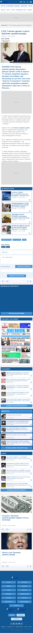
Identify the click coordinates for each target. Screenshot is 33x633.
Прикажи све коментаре (16, 275)
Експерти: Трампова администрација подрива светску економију (16, 513)
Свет (8, 247)
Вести (3, 6)
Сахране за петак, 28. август (16, 416)
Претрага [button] (27, 2)
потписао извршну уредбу (21, 128)
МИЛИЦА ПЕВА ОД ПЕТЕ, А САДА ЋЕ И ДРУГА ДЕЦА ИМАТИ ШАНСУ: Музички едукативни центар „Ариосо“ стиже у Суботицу (16, 374)
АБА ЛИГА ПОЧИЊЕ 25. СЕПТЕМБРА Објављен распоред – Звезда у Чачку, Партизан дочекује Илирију (16, 458)
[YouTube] (19, 624)
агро (8, 10)
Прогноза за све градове (16, 313)
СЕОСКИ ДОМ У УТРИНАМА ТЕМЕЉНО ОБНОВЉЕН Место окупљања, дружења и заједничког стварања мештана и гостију (16, 387)
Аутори (25, 626)
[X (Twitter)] (16, 624)
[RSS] (22, 624)
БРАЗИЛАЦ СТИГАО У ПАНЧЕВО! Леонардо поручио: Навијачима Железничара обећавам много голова (16, 472)
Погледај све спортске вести (16, 490)
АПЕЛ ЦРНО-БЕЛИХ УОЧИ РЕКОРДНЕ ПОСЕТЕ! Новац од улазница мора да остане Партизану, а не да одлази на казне (16, 485)
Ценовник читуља (19, 626)
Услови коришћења (5, 266)
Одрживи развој (24, 594)
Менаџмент (3, 626)
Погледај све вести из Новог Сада (16, 448)
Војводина (9, 594)
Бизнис (17, 6)
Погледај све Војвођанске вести (16, 405)
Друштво (24, 6)
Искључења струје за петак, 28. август (16, 436)
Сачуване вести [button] (24, 2)
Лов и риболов (8, 601)
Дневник (7, 38)
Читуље (16, 605)
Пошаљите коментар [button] (23, 266)
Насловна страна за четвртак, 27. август (16, 343)
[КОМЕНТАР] (7, 281)
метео (3, 10)
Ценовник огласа (10, 626)
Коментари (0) (6, 41)
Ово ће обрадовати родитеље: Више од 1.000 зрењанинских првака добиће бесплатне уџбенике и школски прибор (16, 381)
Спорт (30, 6)
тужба (24, 239)
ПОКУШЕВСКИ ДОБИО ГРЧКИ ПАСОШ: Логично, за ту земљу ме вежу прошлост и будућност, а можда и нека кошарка (16, 465)
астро (13, 10)
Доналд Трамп (17, 239)
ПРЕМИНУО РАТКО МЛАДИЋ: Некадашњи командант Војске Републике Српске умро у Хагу (16, 218)
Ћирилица (21, 615)
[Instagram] (14, 624)
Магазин (24, 597)
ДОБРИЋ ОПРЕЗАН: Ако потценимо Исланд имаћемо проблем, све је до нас (16, 478)
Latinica (11, 615)
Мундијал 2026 (21, 10)
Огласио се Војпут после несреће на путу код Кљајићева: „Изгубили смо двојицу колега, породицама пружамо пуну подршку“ (16, 196)
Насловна (4, 25)
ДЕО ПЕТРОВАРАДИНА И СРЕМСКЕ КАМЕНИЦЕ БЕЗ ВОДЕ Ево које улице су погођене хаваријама (16, 429)
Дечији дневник (24, 601)
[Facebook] (11, 624)
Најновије (10, 6)
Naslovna (16, 619)
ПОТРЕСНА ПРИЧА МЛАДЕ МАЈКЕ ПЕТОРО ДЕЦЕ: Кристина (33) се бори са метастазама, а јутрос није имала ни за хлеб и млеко (16, 229)
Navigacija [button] (30, 2)
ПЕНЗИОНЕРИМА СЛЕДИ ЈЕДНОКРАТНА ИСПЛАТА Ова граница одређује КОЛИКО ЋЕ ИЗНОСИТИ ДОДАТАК (16, 207)
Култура (8, 597)
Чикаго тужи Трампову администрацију (16, 550)
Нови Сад (24, 590)
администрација (6, 239)
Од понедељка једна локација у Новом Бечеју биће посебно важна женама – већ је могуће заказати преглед (16, 401)
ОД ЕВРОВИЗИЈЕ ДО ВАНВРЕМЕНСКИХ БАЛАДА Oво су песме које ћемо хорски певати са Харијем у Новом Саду (16, 423)
